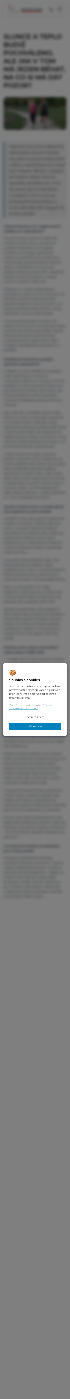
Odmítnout (35, 717)
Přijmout (35, 726)
